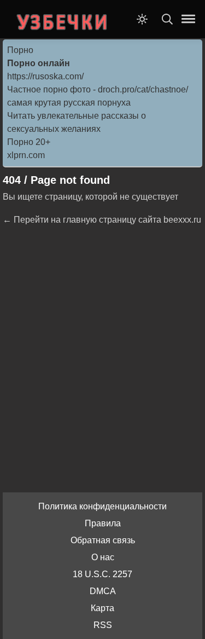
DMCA (103, 591)
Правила (103, 523)
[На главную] (63, 19)
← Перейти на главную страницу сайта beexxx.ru (102, 219)
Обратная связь (103, 540)
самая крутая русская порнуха (69, 102)
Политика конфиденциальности (102, 506)
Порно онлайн (38, 63)
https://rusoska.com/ (45, 76)
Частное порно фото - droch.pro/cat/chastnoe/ (97, 89)
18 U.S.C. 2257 (102, 574)
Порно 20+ (28, 142)
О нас (102, 557)
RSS (102, 625)
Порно (20, 50)
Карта (102, 608)
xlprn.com (26, 155)
